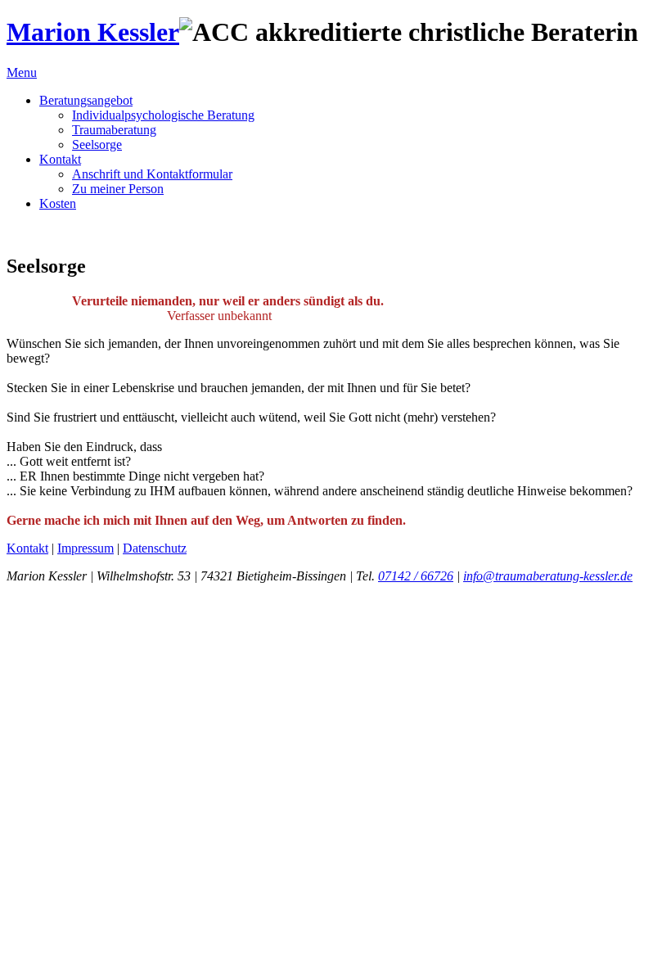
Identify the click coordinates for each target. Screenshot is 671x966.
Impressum (85, 548)
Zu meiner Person (118, 189)
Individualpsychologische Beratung (163, 115)
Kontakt (60, 159)
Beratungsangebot (86, 100)
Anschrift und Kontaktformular (152, 174)
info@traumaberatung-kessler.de (548, 576)
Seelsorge (97, 144)
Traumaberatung (114, 130)
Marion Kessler (93, 32)
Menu (22, 72)
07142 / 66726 (415, 576)
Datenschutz (155, 548)
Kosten (57, 203)
